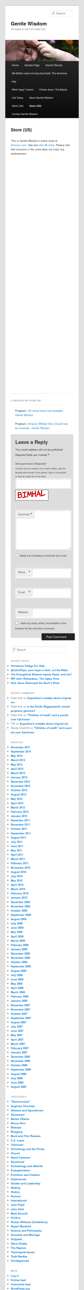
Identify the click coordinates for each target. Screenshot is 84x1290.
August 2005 (18, 1087)
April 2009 (17, 936)
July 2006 (17, 1078)
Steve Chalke (19, 1243)
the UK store (46, 145)
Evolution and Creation (25, 1175)
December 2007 (20, 1005)
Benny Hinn (18, 1123)
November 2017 (20, 747)
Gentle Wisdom (29, 23)
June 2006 (17, 1082)
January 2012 (19, 816)
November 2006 (20, 1061)
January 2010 (19, 897)
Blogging (16, 1132)
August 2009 (18, 919)
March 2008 (18, 992)
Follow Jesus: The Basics (53, 89)
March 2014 (18, 760)
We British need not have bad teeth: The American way (39, 77)
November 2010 (20, 867)
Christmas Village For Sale (28, 666)
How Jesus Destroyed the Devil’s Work (35, 683)
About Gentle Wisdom (41, 97)
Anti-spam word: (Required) (30, 463)
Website (23, 612)
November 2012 (20, 786)
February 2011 (20, 863)
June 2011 (17, 846)
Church (15, 1153)
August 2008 (18, 971)
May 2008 (16, 983)
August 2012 (18, 794)
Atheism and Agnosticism (27, 1110)
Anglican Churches (23, 1106)
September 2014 (21, 751)
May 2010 (16, 880)
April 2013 (17, 769)
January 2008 (19, 1001)
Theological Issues (23, 1252)
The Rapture (18, 1248)
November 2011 (20, 824)
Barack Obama (20, 1119)
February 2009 (20, 945)
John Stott (17, 1209)
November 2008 (20, 958)
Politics (15, 1218)
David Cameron (20, 1157)
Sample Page (32, 65)
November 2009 (20, 906)
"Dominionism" (20, 1101)
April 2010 (17, 885)
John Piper (18, 1205)
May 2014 (16, 756)
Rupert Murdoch (21, 1226)
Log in (15, 1276)
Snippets (16, 1239)
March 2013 (18, 773)
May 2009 (16, 932)
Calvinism (17, 1145)
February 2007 (20, 1048)
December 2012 (20, 781)
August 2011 (18, 837)
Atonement (17, 1114)
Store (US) (35, 106)
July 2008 (17, 975)
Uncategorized (20, 1261)
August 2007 (18, 1022)
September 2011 (21, 833)
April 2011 (17, 854)
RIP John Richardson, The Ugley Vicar (35, 678)
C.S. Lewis (17, 1140)
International (19, 1200)
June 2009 (17, 928)
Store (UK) (17, 105)
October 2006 (19, 1065)
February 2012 (20, 812)
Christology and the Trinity (27, 1149)
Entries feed (18, 1280)
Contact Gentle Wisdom (25, 114)
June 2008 (17, 979)
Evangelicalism (20, 1170)
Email (24, 592)
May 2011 (16, 850)
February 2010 (20, 893)
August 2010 (18, 872)
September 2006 (21, 1069)
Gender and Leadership (25, 1183)
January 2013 (19, 777)
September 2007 (21, 1018)
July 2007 (17, 1026)
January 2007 (19, 1052)
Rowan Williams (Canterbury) (29, 1222)
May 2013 (16, 764)
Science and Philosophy (26, 1230)
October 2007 (19, 1014)
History (15, 1192)
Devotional (17, 1162)
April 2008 (17, 988)
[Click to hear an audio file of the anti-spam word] (31, 491)
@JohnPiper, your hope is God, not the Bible (39, 670)
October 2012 (19, 790)
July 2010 (17, 876)
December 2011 (20, 820)
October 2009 (19, 910)
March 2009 (18, 941)
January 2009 (19, 949)
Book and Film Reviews (26, 1136)
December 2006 (20, 1056)
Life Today (17, 97)
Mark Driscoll (19, 1213)
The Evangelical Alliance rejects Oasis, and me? (41, 674)
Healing (15, 1188)
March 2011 (18, 859)
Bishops (16, 1127)
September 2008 (21, 966)
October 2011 (19, 829)
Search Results (53, 65)
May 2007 (16, 1035)
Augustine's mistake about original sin (44, 723)
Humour (16, 1196)
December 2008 (20, 953)
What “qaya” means (22, 89)
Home (15, 65)
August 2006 (18, 1074)
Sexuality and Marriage (25, 1235)
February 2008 (20, 996)
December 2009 (20, 902)
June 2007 (17, 1031)
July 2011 (17, 842)
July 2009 (17, 923)
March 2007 (18, 1044)
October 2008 (19, 962)
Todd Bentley (19, 1256)
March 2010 (18, 889)
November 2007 (20, 1009)
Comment (25, 514)
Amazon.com (19, 145)
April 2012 (17, 803)
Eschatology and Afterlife (27, 1166)
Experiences (18, 1179)
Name (24, 572)
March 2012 (18, 807)
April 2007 (17, 1039)
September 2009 (21, 915)
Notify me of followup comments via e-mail (43, 555)
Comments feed (21, 1284)
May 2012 (16, 799)
